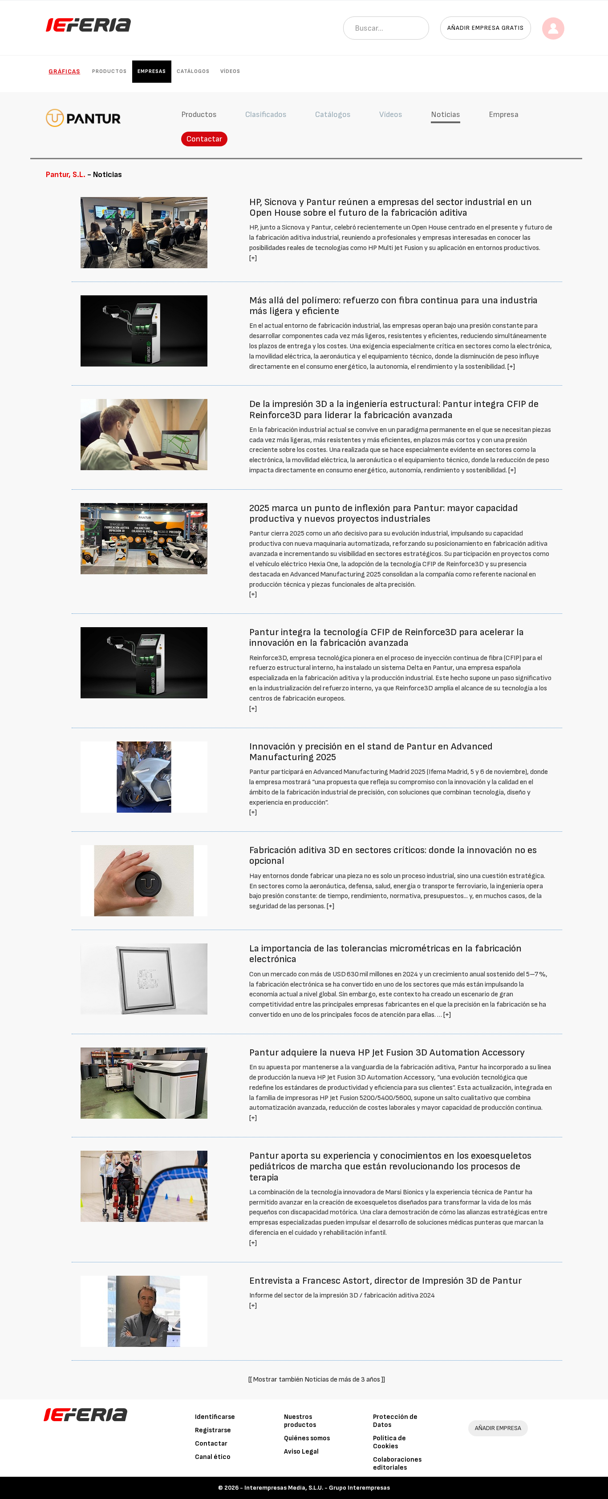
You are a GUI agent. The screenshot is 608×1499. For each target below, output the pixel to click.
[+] (253, 258)
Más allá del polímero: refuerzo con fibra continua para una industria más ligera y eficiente (393, 305)
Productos (109, 71)
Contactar (204, 139)
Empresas (152, 71)
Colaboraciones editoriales (397, 1463)
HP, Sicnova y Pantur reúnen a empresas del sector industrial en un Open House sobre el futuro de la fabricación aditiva (390, 207)
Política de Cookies (389, 1442)
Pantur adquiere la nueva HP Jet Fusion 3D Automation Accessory (387, 1053)
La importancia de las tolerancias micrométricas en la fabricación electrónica (385, 954)
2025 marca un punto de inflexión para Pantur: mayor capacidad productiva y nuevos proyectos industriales (383, 513)
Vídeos (230, 71)
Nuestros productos (300, 1421)
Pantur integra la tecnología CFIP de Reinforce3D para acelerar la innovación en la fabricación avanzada (386, 637)
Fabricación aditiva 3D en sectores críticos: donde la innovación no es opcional (393, 855)
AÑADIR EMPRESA (498, 1428)
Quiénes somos (307, 1438)
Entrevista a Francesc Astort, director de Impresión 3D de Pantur (385, 1281)
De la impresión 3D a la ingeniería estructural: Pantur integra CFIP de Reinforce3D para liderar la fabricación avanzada (394, 409)
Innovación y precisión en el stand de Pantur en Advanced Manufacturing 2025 (371, 752)
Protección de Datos (395, 1421)
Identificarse (215, 1417)
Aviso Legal (301, 1451)
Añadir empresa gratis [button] (485, 28)
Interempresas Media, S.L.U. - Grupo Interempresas (317, 1487)
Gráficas (64, 71)
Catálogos (193, 71)
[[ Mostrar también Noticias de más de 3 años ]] (316, 1379)
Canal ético (213, 1457)
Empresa (504, 114)
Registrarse (213, 1430)
